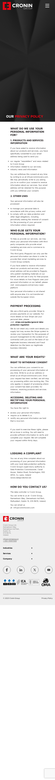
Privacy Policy (47, 597)
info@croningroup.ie (10, 539)
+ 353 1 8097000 (10, 541)
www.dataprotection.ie (21, 477)
